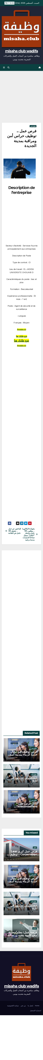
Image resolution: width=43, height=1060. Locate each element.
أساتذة (34, 928)
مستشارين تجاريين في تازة (24, 779)
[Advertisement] (21, 100)
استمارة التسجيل (35, 1010)
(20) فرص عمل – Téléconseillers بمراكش (26, 806)
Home (37, 1006)
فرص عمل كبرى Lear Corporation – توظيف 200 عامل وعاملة (23, 854)
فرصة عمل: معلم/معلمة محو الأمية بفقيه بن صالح (22, 934)
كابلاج (35, 847)
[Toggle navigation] (4, 67)
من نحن (23, 1006)
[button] (8, 67)
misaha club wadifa (21, 51)
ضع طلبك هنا (21, 336)
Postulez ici (21, 329)
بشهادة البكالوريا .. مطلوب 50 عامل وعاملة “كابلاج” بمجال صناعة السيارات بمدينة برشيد (28, 534)
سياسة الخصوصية (13, 1006)
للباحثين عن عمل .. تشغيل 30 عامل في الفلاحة (14, 531)
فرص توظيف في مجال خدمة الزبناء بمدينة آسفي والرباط (22, 754)
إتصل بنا (30, 1006)
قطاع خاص (33, 126)
